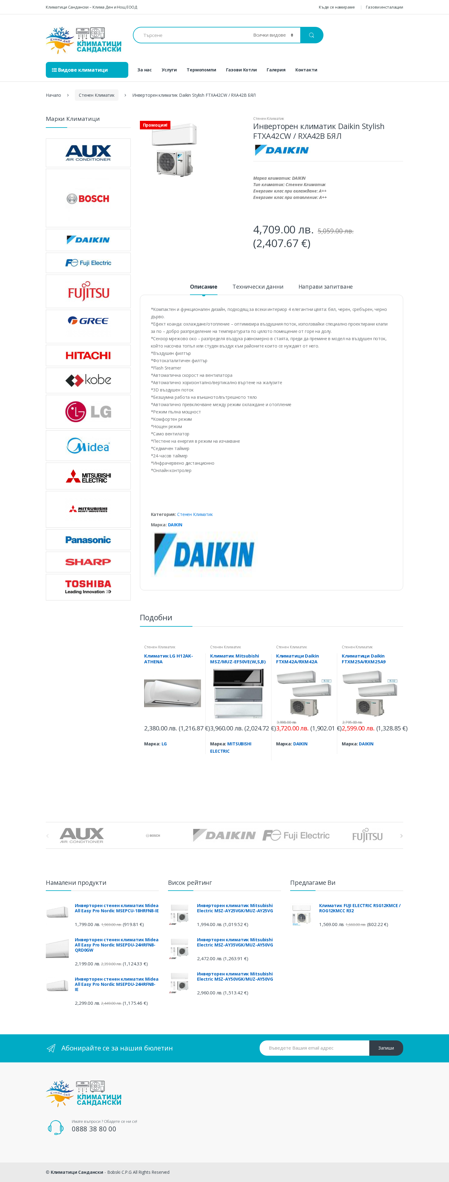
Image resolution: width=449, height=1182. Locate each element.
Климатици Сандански (77, 1172)
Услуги (169, 70)
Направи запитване (325, 287)
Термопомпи (201, 70)
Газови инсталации (384, 7)
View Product (195, 754)
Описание (203, 287)
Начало (53, 95)
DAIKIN (175, 525)
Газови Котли (241, 70)
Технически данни (257, 287)
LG (164, 744)
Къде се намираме (337, 7)
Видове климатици (82, 70)
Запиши (386, 1048)
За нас (144, 70)
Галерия (276, 70)
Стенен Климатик (97, 95)
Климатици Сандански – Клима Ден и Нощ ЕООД (91, 7)
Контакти (306, 70)
